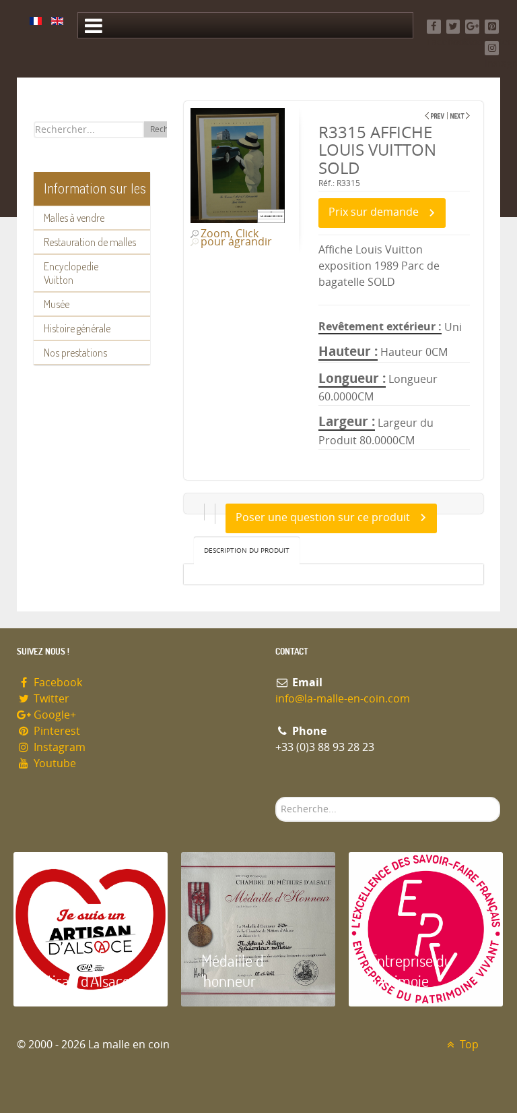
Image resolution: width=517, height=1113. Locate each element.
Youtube (53, 763)
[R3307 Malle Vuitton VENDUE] (434, 115)
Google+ (53, 715)
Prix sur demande (374, 212)
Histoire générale (77, 328)
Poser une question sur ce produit (323, 517)
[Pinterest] (492, 27)
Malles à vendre (74, 217)
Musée (56, 304)
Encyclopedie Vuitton (71, 273)
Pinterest (55, 731)
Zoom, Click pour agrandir (236, 238)
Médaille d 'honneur (232, 970)
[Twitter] (453, 27)
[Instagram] (492, 48)
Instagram (58, 747)
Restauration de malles (90, 242)
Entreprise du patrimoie (410, 970)
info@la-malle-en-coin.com (342, 698)
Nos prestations (75, 352)
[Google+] (472, 27)
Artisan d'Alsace (82, 980)
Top (468, 1044)
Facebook (56, 682)
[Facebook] (434, 27)
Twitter (50, 698)
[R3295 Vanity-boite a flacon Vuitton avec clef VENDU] (460, 115)
